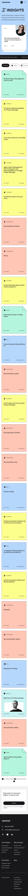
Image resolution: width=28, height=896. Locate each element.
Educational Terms (18, 888)
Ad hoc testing (9, 492)
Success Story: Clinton (12, 226)
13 (12, 779)
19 (25, 779)
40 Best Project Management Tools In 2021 (14, 79)
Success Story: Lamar (11, 374)
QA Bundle (4, 852)
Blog (15, 860)
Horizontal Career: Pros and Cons (13, 197)
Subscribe (14, 803)
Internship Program (6, 865)
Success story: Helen (11, 727)
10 (6, 779)
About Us (16, 850)
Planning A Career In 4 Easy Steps (13, 315)
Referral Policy (17, 884)
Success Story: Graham (12, 433)
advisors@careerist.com (12, 830)
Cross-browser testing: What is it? (14, 345)
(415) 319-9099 (9, 826)
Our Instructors (17, 852)
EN (21, 2)
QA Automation (5, 850)
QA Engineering (5, 845)
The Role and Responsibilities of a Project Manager (14, 109)
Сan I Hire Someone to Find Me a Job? (14, 138)
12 (10, 779)
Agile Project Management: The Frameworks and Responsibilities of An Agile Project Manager (13, 169)
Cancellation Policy (18, 881)
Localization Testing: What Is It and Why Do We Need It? (14, 551)
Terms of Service (17, 879)
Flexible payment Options (19, 847)
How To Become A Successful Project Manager (14, 404)
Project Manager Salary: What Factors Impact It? (14, 286)
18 (23, 779)
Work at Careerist (5, 867)
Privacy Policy (17, 877)
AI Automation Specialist (7, 847)
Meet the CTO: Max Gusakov (14, 698)
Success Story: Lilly (10, 462)
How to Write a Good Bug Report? (12, 758)
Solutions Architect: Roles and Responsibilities (14, 581)
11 (8, 779)
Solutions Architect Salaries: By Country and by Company (14, 522)
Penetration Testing (10, 668)
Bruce (6, 256)
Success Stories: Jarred (12, 639)
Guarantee (16, 886)
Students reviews (17, 845)
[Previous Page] (3, 779)
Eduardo (7, 610)
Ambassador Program (6, 863)
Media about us (17, 854)
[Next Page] (14, 781)
